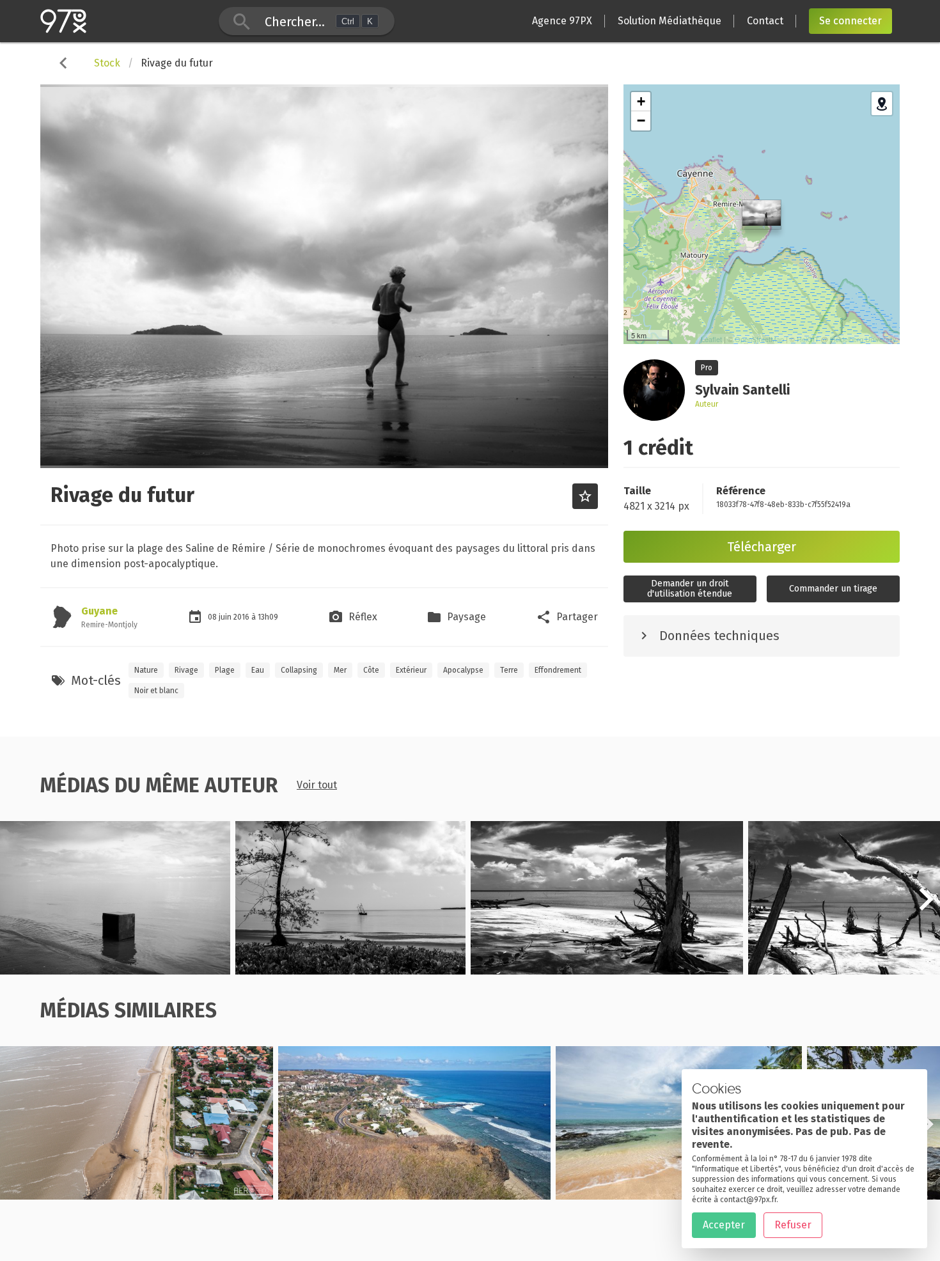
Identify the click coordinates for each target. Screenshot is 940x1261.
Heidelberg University (863, 339)
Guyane (99, 611)
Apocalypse (463, 670)
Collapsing (299, 670)
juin (226, 617)
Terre (509, 670)
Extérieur (411, 670)
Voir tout (317, 785)
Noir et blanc (156, 690)
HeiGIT (808, 339)
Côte (371, 670)
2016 (242, 617)
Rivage (186, 670)
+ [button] (641, 101)
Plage (225, 670)
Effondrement (558, 670)
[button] (926, 906)
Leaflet (711, 339)
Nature (146, 670)
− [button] (641, 121)
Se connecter (850, 21)
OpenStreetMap (759, 339)
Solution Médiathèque (669, 21)
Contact (765, 21)
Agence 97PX (562, 21)
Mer (340, 670)
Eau (257, 670)
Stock (107, 63)
